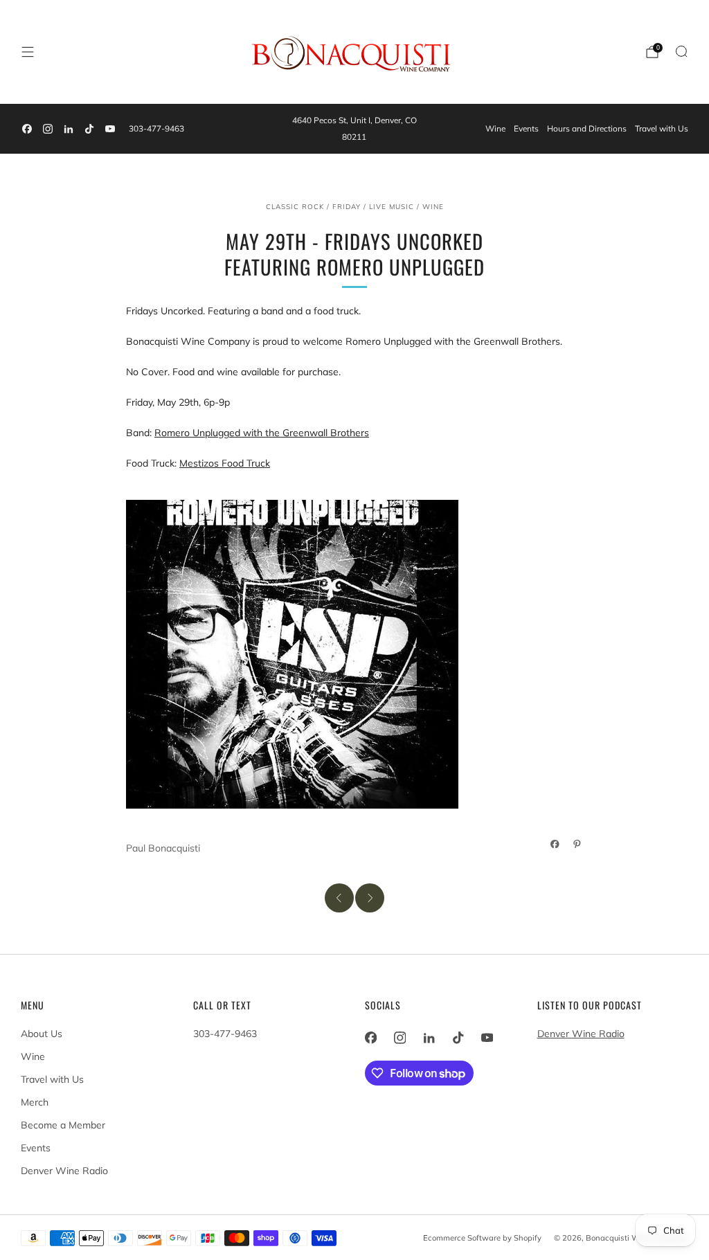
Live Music (391, 206)
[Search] (681, 51)
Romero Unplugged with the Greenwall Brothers (261, 432)
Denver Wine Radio (64, 1170)
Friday (346, 206)
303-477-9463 (156, 128)
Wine (495, 128)
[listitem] (354, 129)
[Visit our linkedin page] (68, 128)
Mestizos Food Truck (224, 463)
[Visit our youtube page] (110, 128)
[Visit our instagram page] (47, 128)
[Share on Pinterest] (577, 844)
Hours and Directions (587, 128)
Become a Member (63, 1125)
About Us (41, 1033)
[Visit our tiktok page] (89, 128)
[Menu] (28, 52)
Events (526, 128)
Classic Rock (295, 206)
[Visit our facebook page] (27, 128)
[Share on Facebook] (555, 844)
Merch (34, 1102)
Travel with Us (661, 128)
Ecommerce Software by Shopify (482, 1238)
